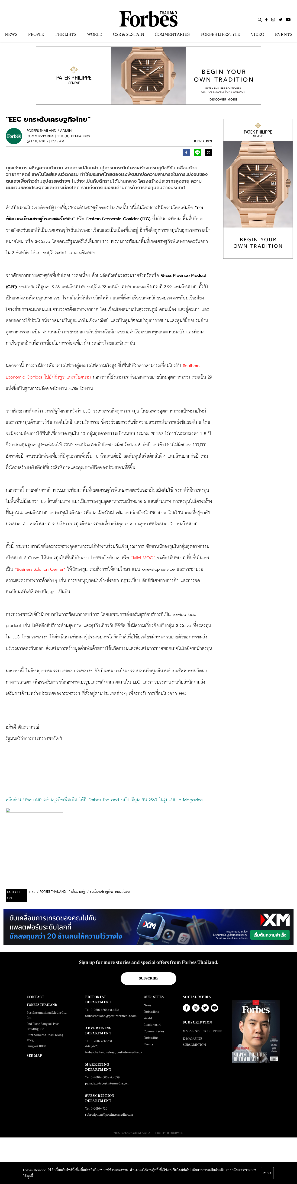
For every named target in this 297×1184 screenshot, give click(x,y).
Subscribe (148, 978)
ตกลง (267, 1173)
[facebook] (186, 154)
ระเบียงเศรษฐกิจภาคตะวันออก (110, 891)
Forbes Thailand (53, 891)
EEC (32, 892)
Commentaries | (41, 136)
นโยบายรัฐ (78, 891)
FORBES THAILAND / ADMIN (49, 131)
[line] (197, 154)
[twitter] (208, 154)
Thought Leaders (73, 136)
